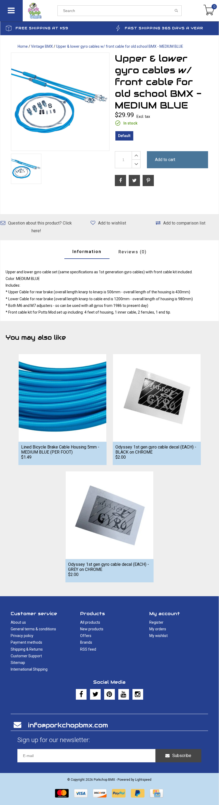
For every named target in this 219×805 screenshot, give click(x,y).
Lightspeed (143, 780)
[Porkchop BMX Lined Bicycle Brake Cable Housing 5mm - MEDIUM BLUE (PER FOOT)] (62, 398)
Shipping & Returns (27, 649)
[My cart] (209, 10)
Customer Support (26, 656)
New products (91, 629)
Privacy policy (22, 636)
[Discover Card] (100, 793)
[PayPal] (119, 793)
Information (86, 251)
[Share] (120, 180)
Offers (85, 636)
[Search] (176, 10)
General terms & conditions (33, 629)
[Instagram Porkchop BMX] (137, 694)
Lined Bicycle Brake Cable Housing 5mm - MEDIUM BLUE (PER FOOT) (60, 449)
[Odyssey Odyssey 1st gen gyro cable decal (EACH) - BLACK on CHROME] (157, 398)
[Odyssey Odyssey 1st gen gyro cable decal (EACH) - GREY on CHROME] (109, 515)
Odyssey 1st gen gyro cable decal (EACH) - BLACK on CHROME (155, 449)
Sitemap (18, 662)
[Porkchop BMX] (40, 11)
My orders (157, 629)
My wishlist (158, 636)
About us (18, 622)
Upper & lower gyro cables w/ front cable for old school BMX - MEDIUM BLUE (119, 46)
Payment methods (26, 642)
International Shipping (29, 669)
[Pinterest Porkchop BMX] (109, 694)
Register (156, 622)
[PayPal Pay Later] (137, 793)
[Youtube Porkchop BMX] (123, 694)
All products (90, 622)
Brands (86, 642)
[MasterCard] (62, 793)
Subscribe (181, 755)
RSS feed (88, 649)
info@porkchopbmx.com (68, 725)
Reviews (132, 251)
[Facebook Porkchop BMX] (81, 694)
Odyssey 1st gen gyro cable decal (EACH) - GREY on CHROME (108, 567)
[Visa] (81, 793)
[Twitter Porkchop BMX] (95, 694)
